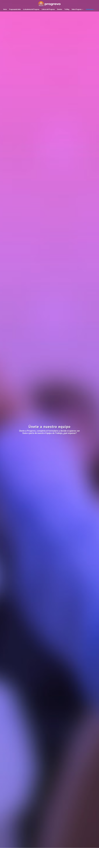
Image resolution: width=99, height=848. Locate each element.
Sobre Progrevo (77, 9)
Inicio (5, 9)
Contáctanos (90, 9)
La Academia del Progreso (31, 9)
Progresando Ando (15, 9)
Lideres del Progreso (48, 9)
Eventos (59, 9)
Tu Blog (66, 9)
